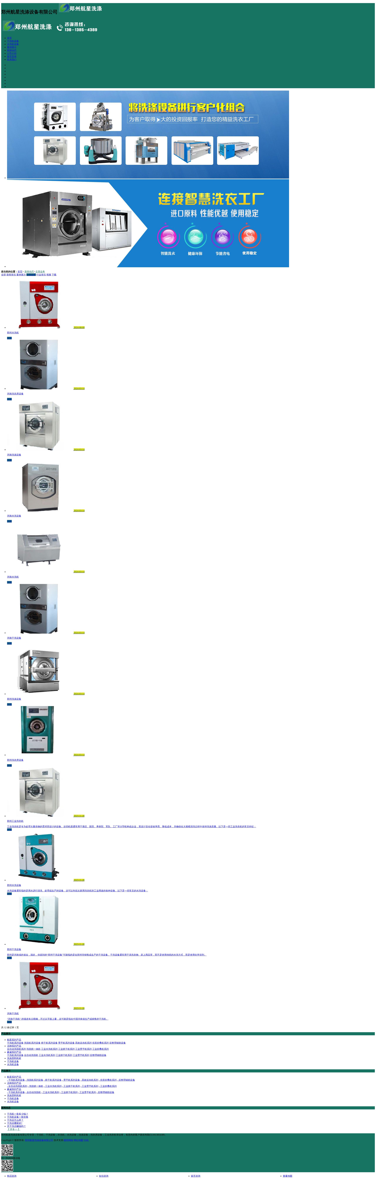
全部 (3, 274)
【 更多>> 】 (13, 1129)
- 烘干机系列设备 (53, 1080)
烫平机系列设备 (66, 1043)
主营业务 (40, 271)
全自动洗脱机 (31, 1055)
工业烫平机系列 (83, 1049)
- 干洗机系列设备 (16, 1080)
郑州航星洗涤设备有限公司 (39, 1140)
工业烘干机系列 (66, 1049)
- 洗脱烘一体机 (35, 1086)
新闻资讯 (11, 274)
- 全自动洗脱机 (33, 1092)
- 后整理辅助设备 (126, 1080)
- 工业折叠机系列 (108, 1086)
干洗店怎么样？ (15, 1120)
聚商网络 (68, 1140)
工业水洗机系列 (49, 1049)
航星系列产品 (14, 1040)
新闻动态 (11, 50)
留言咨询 (195, 1176)
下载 (54, 274)
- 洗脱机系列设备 (34, 1080)
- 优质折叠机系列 (108, 1080)
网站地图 (78, 1140)
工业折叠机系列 (100, 1049)
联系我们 (11, 59)
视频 (48, 274)
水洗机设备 (13, 44)
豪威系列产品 (14, 1052)
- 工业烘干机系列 (71, 1086)
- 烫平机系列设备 (71, 1080)
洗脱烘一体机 (33, 1049)
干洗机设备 (13, 41)
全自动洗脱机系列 (16, 1049)
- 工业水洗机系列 (53, 1086)
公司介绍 (11, 53)
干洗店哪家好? (14, 1123)
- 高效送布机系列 (89, 1080)
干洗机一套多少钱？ (17, 1114)
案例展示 (11, 47)
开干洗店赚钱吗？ (16, 1126)
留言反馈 (11, 56)
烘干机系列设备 (49, 1043)
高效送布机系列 (83, 1043)
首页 (9, 38)
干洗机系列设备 (15, 1043)
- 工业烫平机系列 (89, 1086)
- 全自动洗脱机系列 (17, 1086)
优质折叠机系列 (100, 1043)
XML (86, 1140)
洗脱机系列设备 (32, 1043)
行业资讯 (41, 274)
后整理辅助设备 (117, 1043)
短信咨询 (103, 1176)
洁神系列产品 (14, 1046)
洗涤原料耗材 (14, 1058)
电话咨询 (11, 1176)
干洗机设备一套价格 (17, 1117)
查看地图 (287, 1176)
